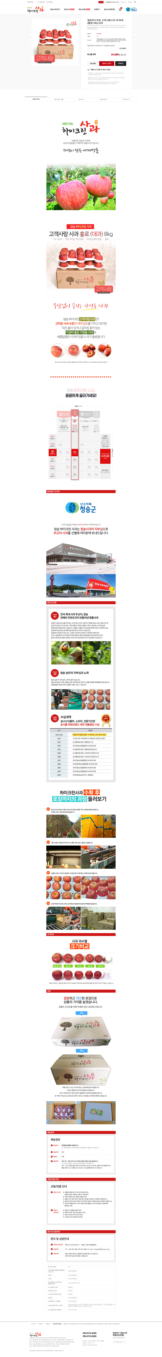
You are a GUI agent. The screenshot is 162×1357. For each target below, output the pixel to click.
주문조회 (130, 2)
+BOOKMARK (30, 2)
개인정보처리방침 (57, 1324)
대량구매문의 (50, 2)
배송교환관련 (103, 99)
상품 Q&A (81, 99)
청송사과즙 (82, 9)
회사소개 (33, 1324)
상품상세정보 (36, 99)
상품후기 (97, 9)
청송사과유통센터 (109, 9)
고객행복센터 (42, 2)
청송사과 (67, 9)
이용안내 (48, 1324)
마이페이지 (123, 2)
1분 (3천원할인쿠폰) (112, 2)
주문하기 (121, 63)
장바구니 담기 (106, 63)
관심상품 (93, 63)
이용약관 (40, 1324)
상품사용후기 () (58, 99)
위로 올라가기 (126, 99)
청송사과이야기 (55, 9)
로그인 (101, 2)
